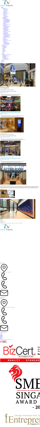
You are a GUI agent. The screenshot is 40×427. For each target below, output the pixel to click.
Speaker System (5, 41)
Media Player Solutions (5, 28)
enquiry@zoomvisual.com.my (3, 332)
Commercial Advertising (5, 45)
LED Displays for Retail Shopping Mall (8, 91)
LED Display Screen (4, 8)
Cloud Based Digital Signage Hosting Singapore (7, 54)
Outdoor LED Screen (6, 9)
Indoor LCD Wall (5, 15)
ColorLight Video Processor (6, 30)
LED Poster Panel (5, 12)
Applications (1, 335)
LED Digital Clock (5, 24)
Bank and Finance (4, 47)
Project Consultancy (4, 57)
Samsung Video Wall (6, 16)
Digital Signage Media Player (6, 29)
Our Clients (4, 60)
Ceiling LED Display (6, 11)
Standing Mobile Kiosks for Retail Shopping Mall (10, 112)
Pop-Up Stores (4, 49)
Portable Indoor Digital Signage (7, 20)
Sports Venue (4, 51)
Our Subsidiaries (2, 61)
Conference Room (4, 50)
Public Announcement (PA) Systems (7, 43)
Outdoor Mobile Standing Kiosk (7, 21)
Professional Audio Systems (6, 44)
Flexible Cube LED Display (6, 22)
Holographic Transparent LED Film (7, 34)
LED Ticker (5, 10)
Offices (3, 53)
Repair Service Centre (5, 58)
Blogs (0, 337)
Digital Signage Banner (6, 27)
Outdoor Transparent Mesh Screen (7, 37)
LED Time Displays (4, 23)
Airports (3, 52)
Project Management (4, 56)
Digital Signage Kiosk (5, 18)
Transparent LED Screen (6, 33)
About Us (2, 7)
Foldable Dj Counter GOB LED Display (7, 40)
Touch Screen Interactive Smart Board (7, 31)
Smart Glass (5, 38)
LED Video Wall (4, 13)
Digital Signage (4, 25)
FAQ (0, 338)
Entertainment (4, 48)
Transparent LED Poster (6, 36)
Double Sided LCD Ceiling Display (7, 26)
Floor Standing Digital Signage (6, 19)
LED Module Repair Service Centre (7, 59)
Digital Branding (4, 55)
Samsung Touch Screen (6, 32)
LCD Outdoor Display (5, 17)
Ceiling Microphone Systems (6, 42)
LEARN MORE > (2, 219)
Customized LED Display (5, 39)
